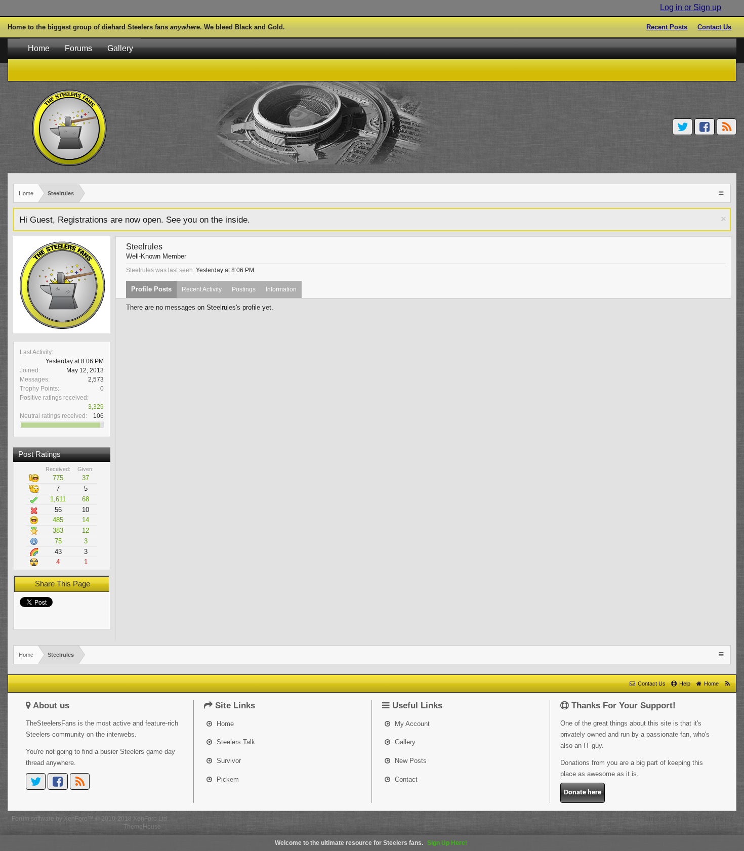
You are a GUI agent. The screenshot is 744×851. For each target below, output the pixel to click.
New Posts (410, 760)
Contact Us (714, 27)
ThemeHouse (142, 826)
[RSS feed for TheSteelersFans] (727, 683)
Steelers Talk (235, 742)
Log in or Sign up (690, 7)
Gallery (120, 48)
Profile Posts (151, 289)
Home (39, 48)
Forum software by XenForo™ (90, 818)
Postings (244, 289)
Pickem (227, 779)
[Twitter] (683, 126)
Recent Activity (202, 289)
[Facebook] (704, 126)
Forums (78, 48)
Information (281, 289)
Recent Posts (666, 27)
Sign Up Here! (447, 842)
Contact (405, 779)
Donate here (582, 792)
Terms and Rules (665, 818)
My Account (411, 724)
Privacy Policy (713, 818)
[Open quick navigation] (722, 192)
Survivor (228, 760)
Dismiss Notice (723, 219)
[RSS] (727, 126)
